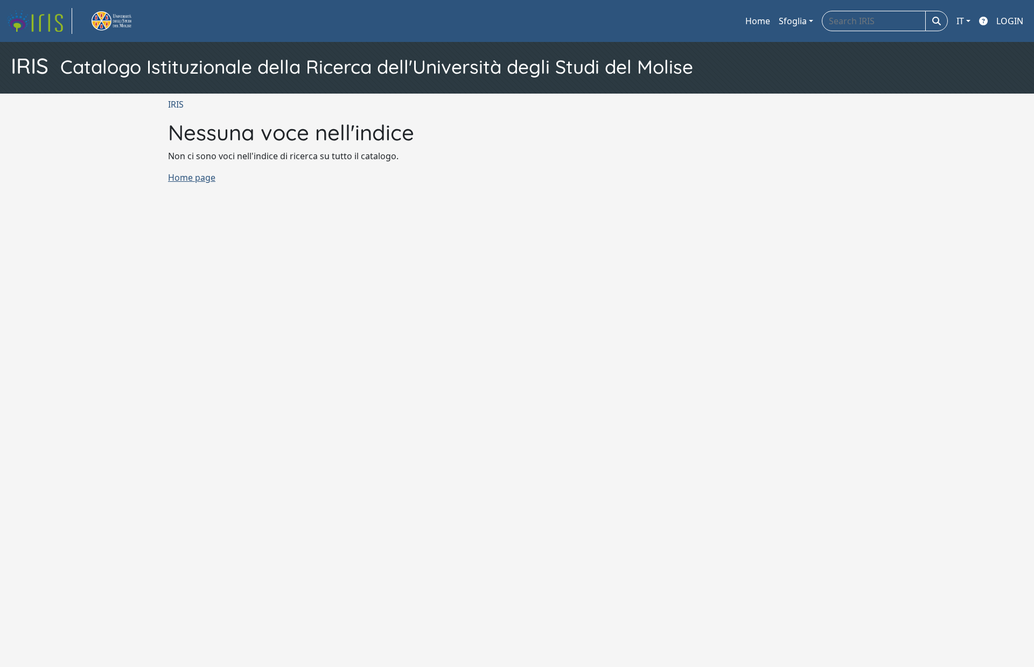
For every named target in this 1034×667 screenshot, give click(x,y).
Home (757, 21)
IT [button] (960, 21)
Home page (191, 177)
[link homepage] (39, 21)
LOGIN (1009, 21)
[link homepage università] (124, 21)
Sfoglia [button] (793, 21)
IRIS (176, 104)
